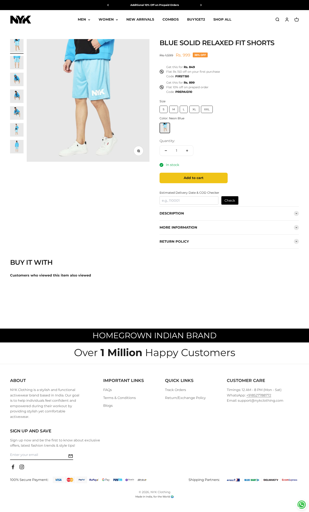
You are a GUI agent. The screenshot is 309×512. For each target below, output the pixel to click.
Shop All (222, 20)
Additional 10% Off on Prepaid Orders (154, 5)
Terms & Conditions (119, 398)
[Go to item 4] (17, 97)
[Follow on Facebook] (13, 467)
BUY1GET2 (196, 20)
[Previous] (108, 5)
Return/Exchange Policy (185, 398)
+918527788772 (258, 395)
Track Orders (175, 390)
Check (229, 201)
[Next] (201, 5)
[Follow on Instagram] (22, 467)
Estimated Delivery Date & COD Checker (189, 193)
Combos (170, 20)
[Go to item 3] (17, 80)
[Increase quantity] (187, 151)
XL (194, 109)
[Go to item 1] (17, 46)
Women (106, 20)
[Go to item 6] (17, 130)
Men (82, 20)
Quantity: (167, 141)
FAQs (107, 390)
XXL (207, 109)
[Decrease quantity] (166, 151)
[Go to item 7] (17, 147)
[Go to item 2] (17, 63)
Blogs (108, 406)
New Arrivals (140, 20)
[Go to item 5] (17, 113)
